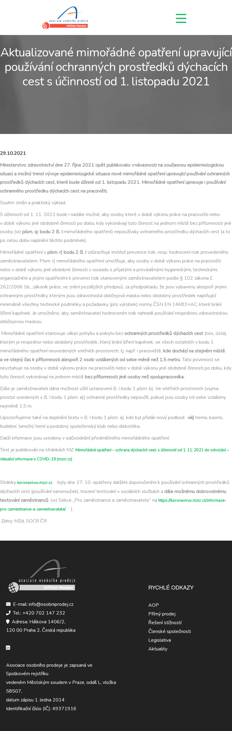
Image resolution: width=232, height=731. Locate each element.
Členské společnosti (169, 631)
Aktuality (157, 649)
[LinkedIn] (9, 647)
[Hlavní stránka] (74, 17)
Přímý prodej (162, 614)
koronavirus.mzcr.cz (34, 482)
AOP (153, 605)
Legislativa (159, 640)
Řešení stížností (165, 622)
